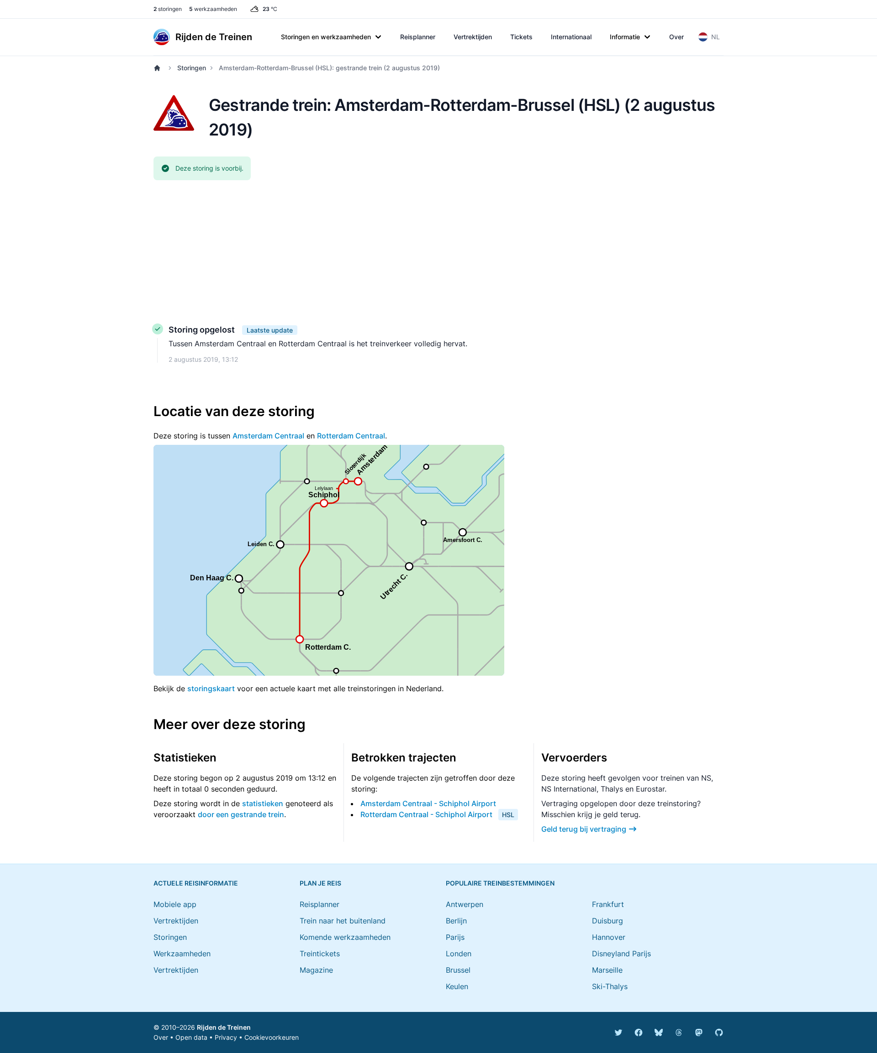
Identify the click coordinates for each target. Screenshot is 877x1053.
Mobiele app (174, 904)
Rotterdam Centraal (351, 435)
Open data (191, 1037)
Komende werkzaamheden (345, 937)
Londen (458, 953)
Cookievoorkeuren (271, 1037)
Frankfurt (608, 904)
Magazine (316, 970)
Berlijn (456, 920)
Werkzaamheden (182, 953)
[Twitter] (618, 1032)
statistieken (262, 803)
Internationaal (571, 37)
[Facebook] (638, 1032)
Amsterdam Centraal (268, 435)
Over (676, 37)
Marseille (607, 970)
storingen (167, 8)
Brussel (458, 970)
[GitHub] (719, 1032)
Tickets (521, 37)
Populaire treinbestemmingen (500, 883)
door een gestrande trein (241, 814)
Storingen (191, 68)
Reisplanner (417, 37)
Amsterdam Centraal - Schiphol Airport (428, 803)
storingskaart (211, 688)
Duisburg (607, 920)
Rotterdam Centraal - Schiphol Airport (426, 814)
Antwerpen (464, 904)
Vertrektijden (473, 37)
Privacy (226, 1037)
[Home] (158, 68)
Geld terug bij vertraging (583, 829)
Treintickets (320, 953)
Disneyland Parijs (621, 953)
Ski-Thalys (610, 986)
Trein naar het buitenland (343, 920)
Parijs (455, 937)
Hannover (608, 937)
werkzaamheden (213, 8)
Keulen (457, 986)
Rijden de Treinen (224, 1027)
